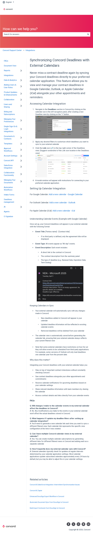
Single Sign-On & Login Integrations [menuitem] (10, 129)
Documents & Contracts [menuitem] (9, 137)
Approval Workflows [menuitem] (8, 149)
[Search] (88, 34)
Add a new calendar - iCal (64, 210)
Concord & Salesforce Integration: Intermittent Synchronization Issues (55, 485)
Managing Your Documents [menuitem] (9, 181)
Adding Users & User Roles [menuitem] (10, 86)
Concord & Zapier (36, 490)
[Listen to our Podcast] (83, 524)
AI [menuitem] (5, 207)
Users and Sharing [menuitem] (8, 105)
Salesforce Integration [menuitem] (8, 166)
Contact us (84, 9)
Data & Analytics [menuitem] (10, 80)
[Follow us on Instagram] (78, 524)
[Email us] (88, 524)
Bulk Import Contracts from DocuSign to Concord (47, 508)
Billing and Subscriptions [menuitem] (9, 113)
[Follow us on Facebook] (68, 524)
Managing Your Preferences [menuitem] (9, 120)
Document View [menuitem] (10, 66)
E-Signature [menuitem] (8, 216)
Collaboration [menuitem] (9, 100)
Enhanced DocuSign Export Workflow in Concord (47, 496)
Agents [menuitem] (7, 212)
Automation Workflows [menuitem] (8, 188)
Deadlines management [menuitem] (9, 200)
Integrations (30, 50)
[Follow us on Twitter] (73, 524)
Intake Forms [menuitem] (9, 195)
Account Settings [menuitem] (10, 156)
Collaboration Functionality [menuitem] (9, 174)
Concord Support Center (12, 50)
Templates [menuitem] (8, 144)
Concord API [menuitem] (9, 160)
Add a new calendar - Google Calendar (66, 194)
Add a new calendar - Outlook (62, 202)
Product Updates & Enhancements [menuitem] (10, 93)
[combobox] (44, 34)
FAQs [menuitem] (6, 61)
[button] (21, 70)
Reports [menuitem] (7, 70)
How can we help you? (20, 29)
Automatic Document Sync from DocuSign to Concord (49, 502)
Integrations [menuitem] (8, 75)
